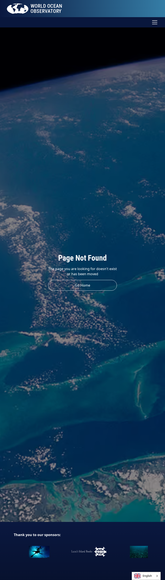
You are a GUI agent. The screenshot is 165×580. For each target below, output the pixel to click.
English (147, 576)
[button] (154, 22)
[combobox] (146, 576)
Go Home (82, 285)
